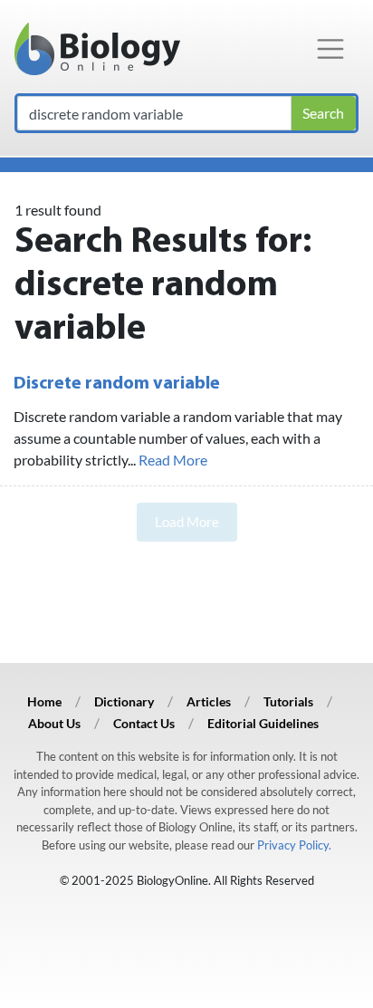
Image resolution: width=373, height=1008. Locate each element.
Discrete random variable (117, 384)
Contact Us (144, 723)
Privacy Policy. (294, 845)
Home (44, 701)
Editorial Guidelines (263, 723)
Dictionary (124, 701)
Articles (208, 701)
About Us (54, 723)
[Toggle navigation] (330, 49)
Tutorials (288, 701)
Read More (173, 459)
